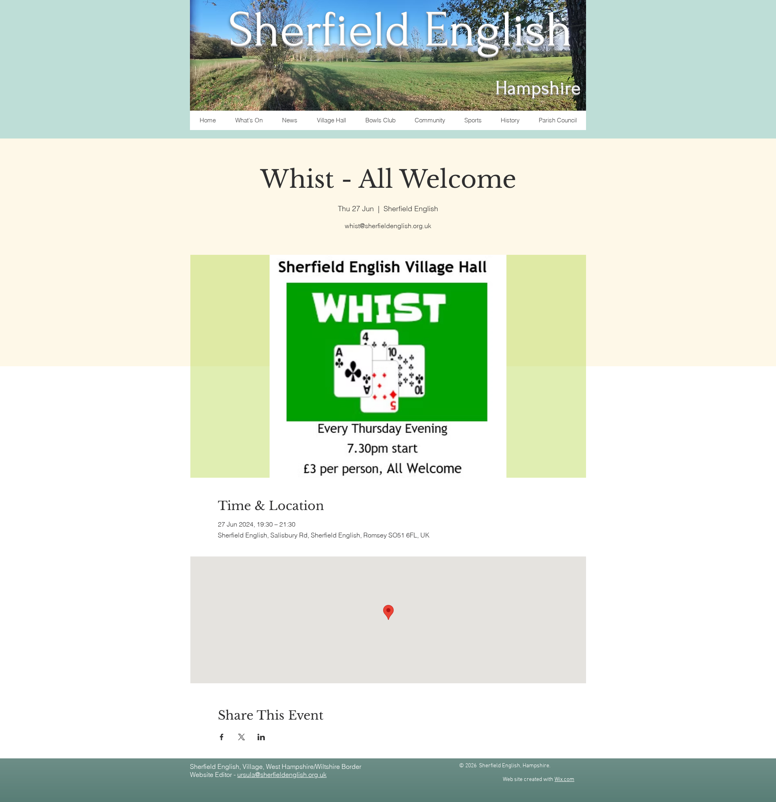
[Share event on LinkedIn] (261, 737)
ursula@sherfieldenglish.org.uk (282, 775)
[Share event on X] (241, 737)
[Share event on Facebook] (222, 737)
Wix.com (564, 779)
